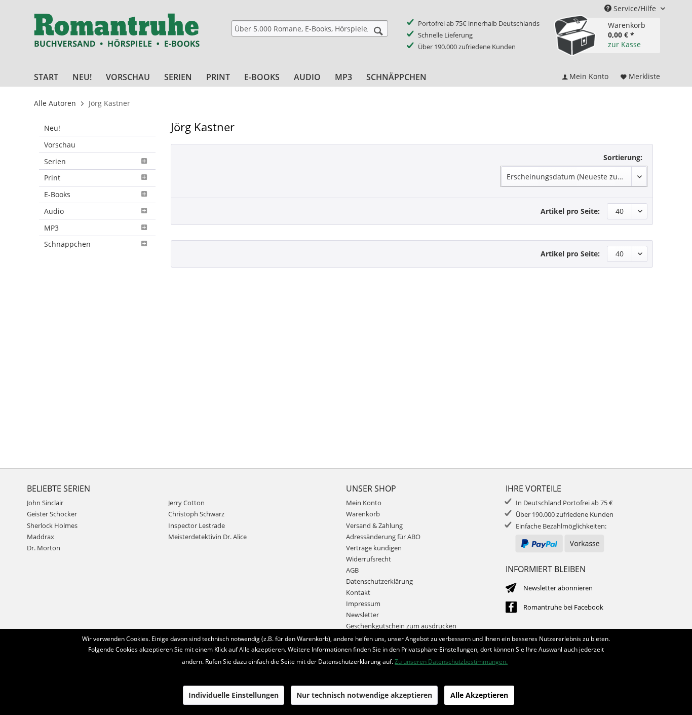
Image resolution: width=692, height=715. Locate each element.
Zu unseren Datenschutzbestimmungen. (451, 661)
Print (52, 177)
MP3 (51, 228)
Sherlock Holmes (52, 525)
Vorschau (59, 144)
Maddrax (40, 536)
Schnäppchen (67, 244)
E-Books (57, 194)
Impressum (363, 603)
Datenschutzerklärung (379, 581)
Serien (55, 161)
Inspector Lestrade (196, 525)
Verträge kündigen (374, 547)
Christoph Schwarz (196, 513)
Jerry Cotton (186, 502)
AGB (352, 570)
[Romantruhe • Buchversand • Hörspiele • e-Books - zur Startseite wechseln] (116, 37)
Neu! (52, 128)
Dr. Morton (43, 547)
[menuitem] (310, 28)
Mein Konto (363, 502)
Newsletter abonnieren (558, 587)
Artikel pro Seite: (570, 211)
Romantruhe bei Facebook (563, 607)
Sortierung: (622, 157)
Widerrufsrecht (368, 558)
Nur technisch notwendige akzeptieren (364, 695)
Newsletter (362, 614)
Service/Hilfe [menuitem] (634, 8)
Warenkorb (363, 513)
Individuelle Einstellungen (233, 695)
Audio (54, 211)
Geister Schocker (52, 513)
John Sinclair (45, 502)
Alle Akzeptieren (479, 695)
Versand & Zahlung (374, 525)
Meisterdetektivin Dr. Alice (207, 536)
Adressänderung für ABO (383, 536)
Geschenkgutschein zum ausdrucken (401, 625)
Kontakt (358, 592)
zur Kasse (624, 44)
